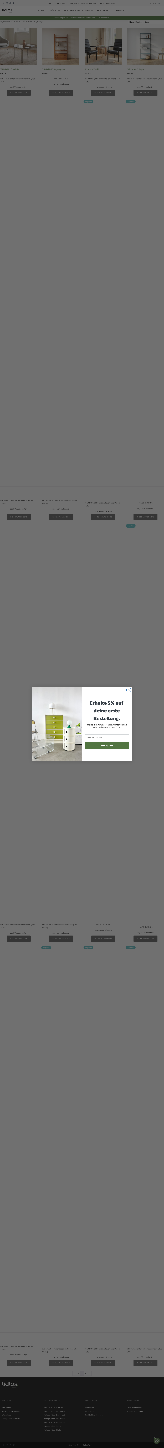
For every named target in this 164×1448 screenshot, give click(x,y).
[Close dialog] (128, 690)
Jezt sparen (107, 745)
